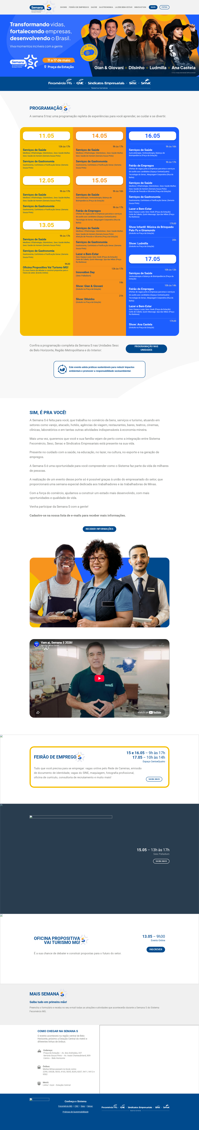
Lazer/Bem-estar (123, 7)
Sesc (83, 1106)
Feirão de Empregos (79, 7)
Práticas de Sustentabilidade (75, 1112)
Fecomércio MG (65, 1106)
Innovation (140, 7)
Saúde (94, 7)
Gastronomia (106, 7)
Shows (63, 7)
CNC (77, 1106)
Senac (90, 1106)
